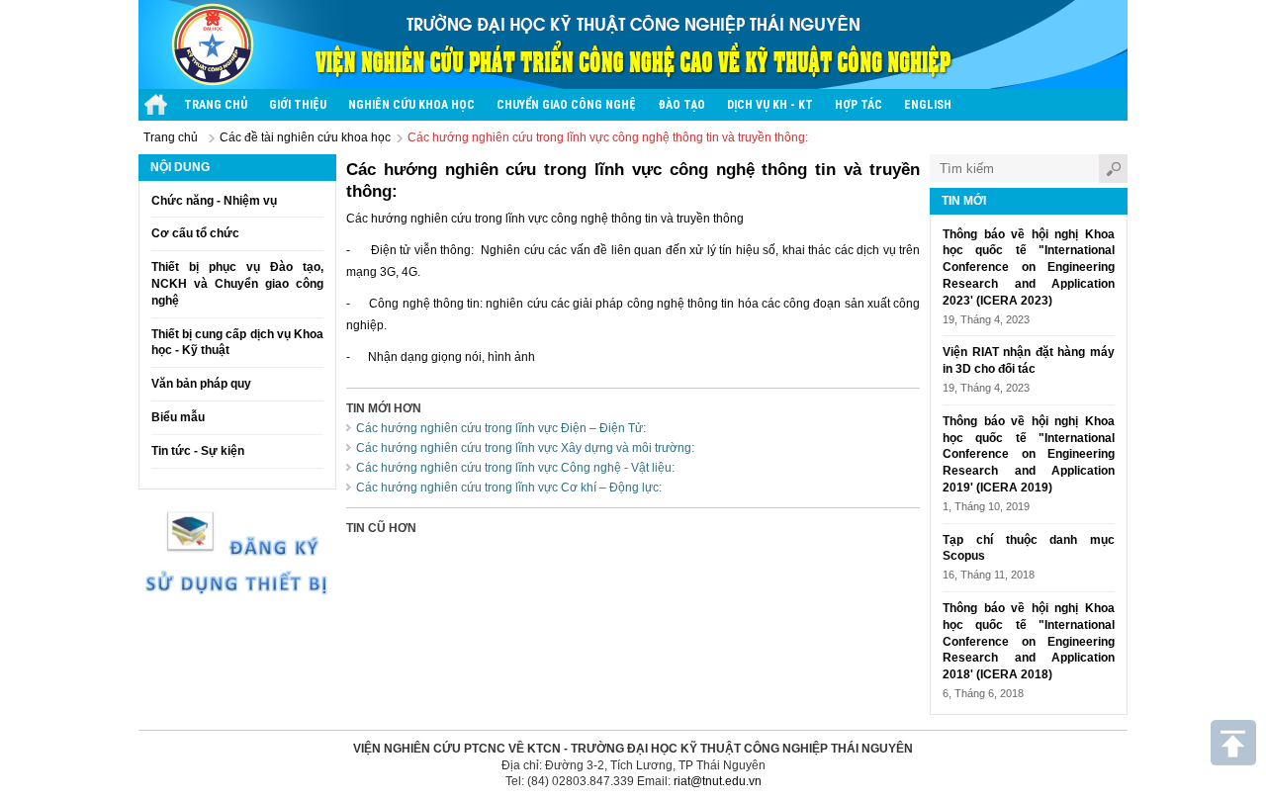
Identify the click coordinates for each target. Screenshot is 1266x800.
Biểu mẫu (178, 417)
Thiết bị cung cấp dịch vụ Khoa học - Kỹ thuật (237, 342)
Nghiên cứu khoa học (411, 105)
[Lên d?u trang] (1233, 742)
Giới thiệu (297, 105)
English (927, 105)
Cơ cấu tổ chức (195, 233)
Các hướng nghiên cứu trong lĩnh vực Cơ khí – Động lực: (509, 487)
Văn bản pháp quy (201, 384)
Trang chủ (170, 137)
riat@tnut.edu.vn (718, 781)
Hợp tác (858, 105)
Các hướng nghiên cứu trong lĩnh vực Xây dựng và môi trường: (525, 448)
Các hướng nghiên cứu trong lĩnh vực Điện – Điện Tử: (501, 428)
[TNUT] (155, 105)
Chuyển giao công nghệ (566, 105)
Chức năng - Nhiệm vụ (214, 201)
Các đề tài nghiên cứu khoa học (305, 137)
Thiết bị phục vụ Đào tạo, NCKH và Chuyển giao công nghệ (237, 284)
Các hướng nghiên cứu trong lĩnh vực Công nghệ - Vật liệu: (515, 468)
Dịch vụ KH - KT (770, 105)
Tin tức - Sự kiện (197, 451)
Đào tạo (681, 105)
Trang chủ (215, 105)
